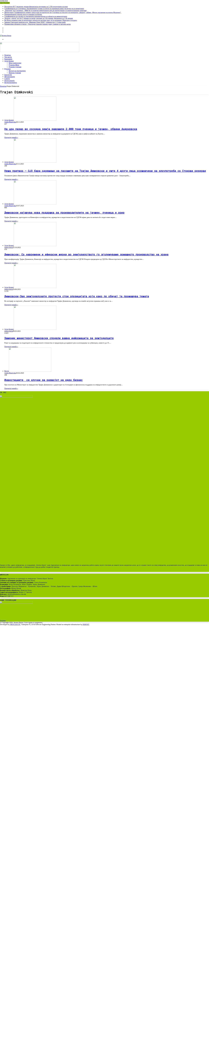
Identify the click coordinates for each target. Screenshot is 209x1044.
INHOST (86, 624)
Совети (7, 79)
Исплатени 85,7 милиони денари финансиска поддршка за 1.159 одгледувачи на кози (36, 7)
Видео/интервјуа (10, 82)
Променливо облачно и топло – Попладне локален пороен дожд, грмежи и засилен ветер (37, 24)
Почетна (7, 55)
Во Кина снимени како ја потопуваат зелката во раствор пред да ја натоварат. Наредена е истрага (40, 20)
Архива (3, 620)
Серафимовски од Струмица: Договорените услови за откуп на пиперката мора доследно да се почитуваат (44, 8)
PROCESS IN (15, 624)
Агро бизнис (9, 61)
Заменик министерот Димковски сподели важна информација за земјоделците (59, 338)
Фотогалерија (9, 81)
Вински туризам (15, 73)
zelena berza (8, 247)
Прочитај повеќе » (11, 137)
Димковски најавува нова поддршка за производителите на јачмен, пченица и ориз (64, 212)
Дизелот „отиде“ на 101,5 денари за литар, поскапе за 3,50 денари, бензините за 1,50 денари (38, 18)
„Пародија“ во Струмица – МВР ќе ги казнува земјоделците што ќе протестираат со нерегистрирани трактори (45, 10)
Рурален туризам (15, 67)
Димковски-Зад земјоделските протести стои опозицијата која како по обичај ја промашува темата (76, 296)
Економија (8, 59)
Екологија (8, 75)
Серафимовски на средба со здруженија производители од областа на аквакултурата (35, 16)
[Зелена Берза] (5, 36)
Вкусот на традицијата (17, 71)
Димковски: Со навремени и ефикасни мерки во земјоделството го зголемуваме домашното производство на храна (86, 254)
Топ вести (8, 57)
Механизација (9, 77)
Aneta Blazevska (10, 122)
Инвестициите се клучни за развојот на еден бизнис (43, 380)
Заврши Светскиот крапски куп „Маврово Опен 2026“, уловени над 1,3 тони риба (35, 22)
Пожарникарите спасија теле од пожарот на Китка (23, 14)
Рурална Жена (14, 65)
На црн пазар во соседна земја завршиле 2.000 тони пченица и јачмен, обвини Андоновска (70, 129)
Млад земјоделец (15, 63)
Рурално (7, 69)
